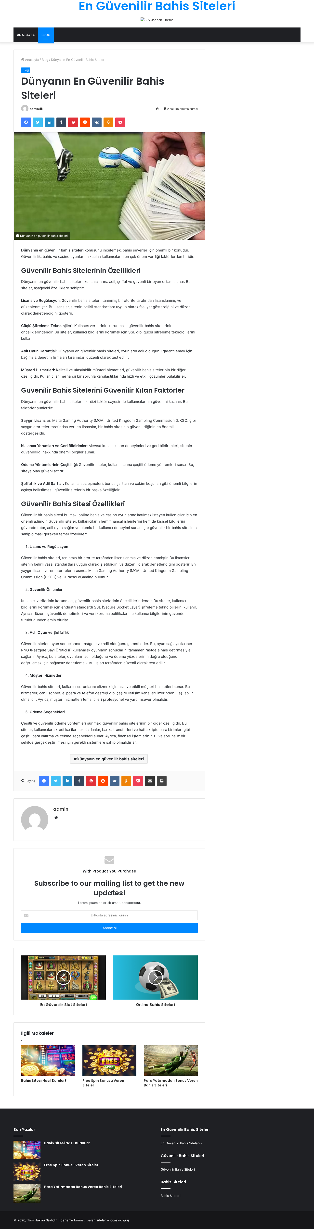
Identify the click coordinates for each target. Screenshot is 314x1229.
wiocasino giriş (118, 1220)
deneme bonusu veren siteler (83, 1220)
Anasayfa (31, 60)
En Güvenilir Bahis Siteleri (180, 1143)
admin (34, 109)
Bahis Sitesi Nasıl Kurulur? (44, 1080)
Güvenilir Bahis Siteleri (178, 1169)
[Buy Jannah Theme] (157, 20)
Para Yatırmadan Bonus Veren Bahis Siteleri (171, 1083)
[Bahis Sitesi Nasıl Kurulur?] (48, 1060)
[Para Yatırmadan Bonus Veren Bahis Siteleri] (171, 1060)
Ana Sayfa (26, 35)
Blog (45, 35)
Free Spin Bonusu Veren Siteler (103, 1083)
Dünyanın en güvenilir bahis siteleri (110, 758)
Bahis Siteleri (170, 1196)
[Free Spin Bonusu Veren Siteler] (109, 1060)
